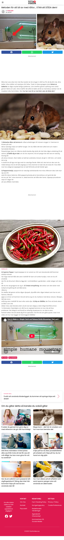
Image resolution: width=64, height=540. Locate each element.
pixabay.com (4, 268)
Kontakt (22, 505)
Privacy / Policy (53, 502)
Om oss (23, 502)
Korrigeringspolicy (38, 505)
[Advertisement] (32, 68)
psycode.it (23, 509)
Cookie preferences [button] (55, 505)
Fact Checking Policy (39, 502)
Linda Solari (10, 10)
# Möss (4, 358)
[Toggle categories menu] (2, 2)
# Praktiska (13, 358)
